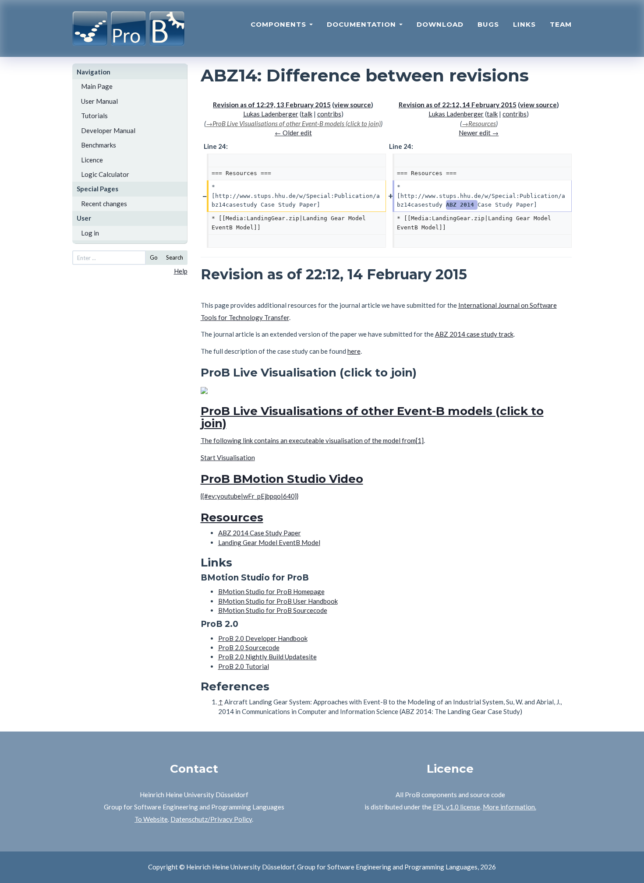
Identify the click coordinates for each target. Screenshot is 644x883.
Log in (90, 233)
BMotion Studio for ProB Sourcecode (272, 610)
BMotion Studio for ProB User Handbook (278, 601)
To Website (151, 819)
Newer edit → (479, 133)
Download (440, 24)
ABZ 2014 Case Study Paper (259, 533)
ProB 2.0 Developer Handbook (263, 638)
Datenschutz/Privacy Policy (211, 819)
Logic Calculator (105, 174)
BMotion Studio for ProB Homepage (271, 591)
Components (279, 24)
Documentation (362, 24)
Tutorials (94, 116)
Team (561, 24)
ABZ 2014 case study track (474, 334)
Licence (92, 160)
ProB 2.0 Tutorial (243, 666)
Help (181, 271)
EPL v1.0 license (456, 807)
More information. (509, 807)
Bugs (488, 24)
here (354, 351)
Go (154, 257)
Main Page (97, 86)
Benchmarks (98, 145)
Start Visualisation (228, 457)
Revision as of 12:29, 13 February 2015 (272, 105)
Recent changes (104, 204)
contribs (329, 114)
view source (352, 105)
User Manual (99, 101)
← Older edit (293, 133)
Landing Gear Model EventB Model (269, 542)
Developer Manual (108, 130)
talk (306, 114)
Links (524, 24)
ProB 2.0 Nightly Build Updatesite (267, 657)
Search (174, 257)
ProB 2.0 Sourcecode (249, 647)
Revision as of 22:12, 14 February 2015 (458, 105)
